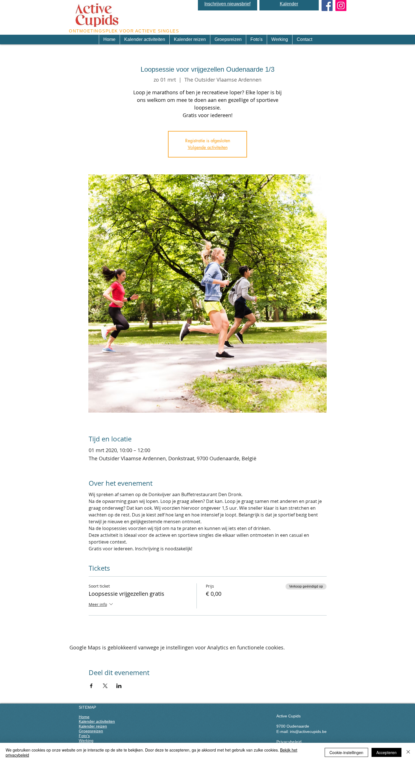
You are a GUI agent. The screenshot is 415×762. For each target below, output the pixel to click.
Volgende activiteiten (208, 147)
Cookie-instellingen (346, 752)
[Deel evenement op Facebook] (91, 686)
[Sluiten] (408, 752)
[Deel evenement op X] (105, 686)
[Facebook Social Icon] (327, 5)
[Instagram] (340, 5)
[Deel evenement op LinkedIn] (119, 686)
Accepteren (386, 752)
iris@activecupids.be (308, 731)
